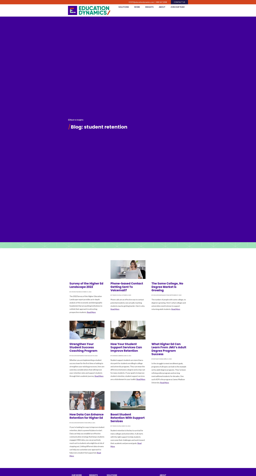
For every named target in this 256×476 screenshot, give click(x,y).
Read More (91, 312)
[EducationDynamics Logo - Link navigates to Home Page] (91, 10)
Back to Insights (76, 120)
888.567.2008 (161, 2)
